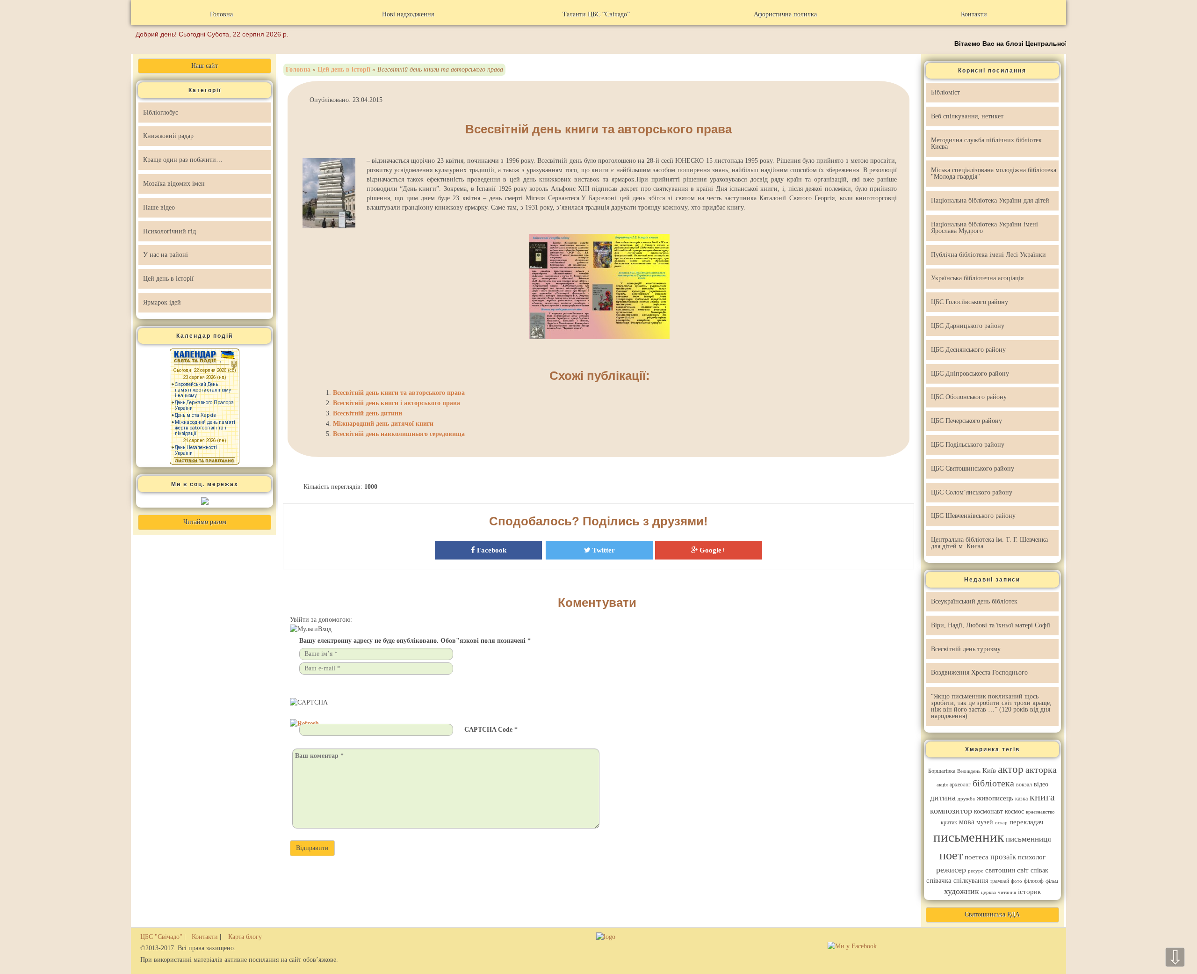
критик (949, 822)
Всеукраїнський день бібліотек (974, 601)
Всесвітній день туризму (966, 649)
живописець (995, 798)
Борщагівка (941, 771)
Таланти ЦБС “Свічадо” (596, 14)
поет (951, 855)
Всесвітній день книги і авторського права (396, 403)
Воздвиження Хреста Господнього (979, 672)
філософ (1034, 881)
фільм (1052, 881)
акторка (1041, 769)
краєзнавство (1040, 811)
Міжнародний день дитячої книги (383, 423)
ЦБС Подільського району (967, 444)
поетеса (976, 857)
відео (1041, 784)
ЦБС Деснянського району (968, 349)
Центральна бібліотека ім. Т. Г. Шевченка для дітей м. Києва (989, 543)
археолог (960, 784)
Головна (221, 14)
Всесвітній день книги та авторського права (598, 129)
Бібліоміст (945, 92)
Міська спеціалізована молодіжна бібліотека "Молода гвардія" (993, 173)
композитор (951, 810)
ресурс (975, 870)
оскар (1001, 822)
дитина (943, 797)
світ (1023, 870)
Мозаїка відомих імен (174, 183)
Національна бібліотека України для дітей (990, 200)
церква (988, 892)
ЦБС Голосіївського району (969, 301)
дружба (966, 798)
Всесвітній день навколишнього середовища (399, 433)
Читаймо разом (204, 521)
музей (984, 822)
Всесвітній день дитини (367, 413)
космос (1014, 811)
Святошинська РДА (992, 914)
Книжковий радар (168, 135)
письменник (968, 836)
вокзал (1024, 784)
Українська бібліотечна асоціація (977, 278)
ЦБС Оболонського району (969, 396)
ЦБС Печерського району (966, 420)
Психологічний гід (169, 231)
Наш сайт (204, 65)
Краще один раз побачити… (183, 159)
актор (1011, 769)
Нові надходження (408, 14)
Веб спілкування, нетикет (967, 116)
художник (961, 891)
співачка (939, 880)
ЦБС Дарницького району (967, 325)
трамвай (999, 881)
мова (966, 822)
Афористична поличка (785, 14)
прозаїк (1003, 856)
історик (1029, 891)
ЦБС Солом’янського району (971, 492)
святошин (1000, 870)
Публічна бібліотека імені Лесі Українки (988, 254)
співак (1039, 870)
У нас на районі (165, 254)
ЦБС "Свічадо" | (163, 936)
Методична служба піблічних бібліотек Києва (986, 143)
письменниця (1028, 839)
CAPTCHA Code (488, 729)
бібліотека (993, 783)
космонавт (988, 811)
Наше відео (159, 207)
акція (942, 784)
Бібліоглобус (160, 112)
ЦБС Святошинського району (972, 468)
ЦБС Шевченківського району (973, 515)
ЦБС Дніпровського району (970, 373)
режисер (951, 869)
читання (1007, 892)
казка (1021, 798)
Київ (989, 770)
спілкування (970, 880)
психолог (1032, 857)
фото (1016, 881)
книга (1042, 797)
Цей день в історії (168, 278)
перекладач (1027, 822)
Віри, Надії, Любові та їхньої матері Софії (990, 625)
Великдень (969, 771)
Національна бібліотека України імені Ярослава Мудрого (984, 227)
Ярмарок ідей (162, 302)
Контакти (974, 14)
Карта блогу (245, 936)
